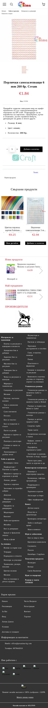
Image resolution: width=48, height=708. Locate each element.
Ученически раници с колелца (36, 414)
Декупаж (7, 495)
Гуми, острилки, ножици (33, 354)
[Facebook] (5, 653)
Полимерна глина (11, 463)
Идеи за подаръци (33, 575)
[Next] (39, 270)
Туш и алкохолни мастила (10, 406)
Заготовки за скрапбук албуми (12, 489)
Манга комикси (34, 529)
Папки (30, 359)
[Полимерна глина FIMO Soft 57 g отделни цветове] (11, 295)
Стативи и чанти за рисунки (11, 446)
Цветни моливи (10, 571)
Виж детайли (12, 243)
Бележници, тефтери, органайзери (36, 479)
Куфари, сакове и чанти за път (34, 442)
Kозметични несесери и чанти (36, 435)
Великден (32, 563)
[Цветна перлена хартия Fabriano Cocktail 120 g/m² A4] (12, 220)
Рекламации (7, 606)
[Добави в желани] (43, 142)
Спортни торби (34, 426)
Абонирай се (12, 279)
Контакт (27, 611)
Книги (28, 504)
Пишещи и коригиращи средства (35, 473)
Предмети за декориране (8, 507)
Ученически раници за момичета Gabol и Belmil (36, 392)
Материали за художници (7, 338)
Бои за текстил (10, 420)
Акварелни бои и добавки (10, 351)
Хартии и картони (11, 484)
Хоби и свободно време (34, 524)
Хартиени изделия (35, 491)
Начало (4, 11)
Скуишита (32, 546)
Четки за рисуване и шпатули (11, 378)
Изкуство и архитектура (31, 513)
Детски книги (33, 508)
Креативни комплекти (37, 542)
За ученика (6, 544)
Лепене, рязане (10, 480)
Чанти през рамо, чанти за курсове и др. (35, 462)
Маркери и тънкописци (7, 385)
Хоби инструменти (11, 521)
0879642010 (18, 648)
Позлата (7, 416)
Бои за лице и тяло (36, 538)
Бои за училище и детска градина (10, 580)
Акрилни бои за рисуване (9, 358)
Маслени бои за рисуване (9, 365)
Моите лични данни (25, 697)
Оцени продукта (10, 178)
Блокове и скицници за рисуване (35, 371)
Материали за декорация (28, 11)
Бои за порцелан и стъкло (10, 425)
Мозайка (7, 525)
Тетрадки (7, 552)
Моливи (7, 394)
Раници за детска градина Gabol (34, 420)
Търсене (27, 617)
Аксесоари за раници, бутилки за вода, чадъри (36, 455)
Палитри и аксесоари (12, 441)
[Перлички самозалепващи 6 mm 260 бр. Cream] (24, 62)
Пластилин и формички (32, 364)
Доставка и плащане (10, 632)
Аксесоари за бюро (36, 496)
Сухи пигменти (10, 412)
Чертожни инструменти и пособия (36, 347)
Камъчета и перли (7, 13)
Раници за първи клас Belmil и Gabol (36, 407)
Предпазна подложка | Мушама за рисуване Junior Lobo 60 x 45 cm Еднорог (28, 265)
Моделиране (9, 512)
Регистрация (29, 606)
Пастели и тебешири (36, 342)
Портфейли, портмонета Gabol (33, 448)
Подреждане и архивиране (33, 486)
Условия (5, 627)
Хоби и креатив (14, 11)
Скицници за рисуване (13, 390)
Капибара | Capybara (36, 554)
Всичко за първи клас (13, 548)
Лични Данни (8, 622)
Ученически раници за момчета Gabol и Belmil (36, 400)
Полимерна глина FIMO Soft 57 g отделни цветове (29, 291)
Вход (4, 617)
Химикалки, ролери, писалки (11, 565)
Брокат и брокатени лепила (11, 534)
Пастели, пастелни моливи (10, 399)
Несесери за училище (13, 560)
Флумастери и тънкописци (32, 336)
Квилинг (7, 516)
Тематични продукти (34, 559)
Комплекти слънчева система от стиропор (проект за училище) (35, 379)
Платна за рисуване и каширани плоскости (12, 345)
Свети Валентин (34, 571)
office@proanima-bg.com (21, 643)
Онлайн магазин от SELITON (24, 705)
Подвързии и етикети (13, 556)
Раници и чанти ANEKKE (32, 581)
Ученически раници (34, 386)
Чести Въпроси (30, 601)
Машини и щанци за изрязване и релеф (11, 475)
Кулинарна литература (37, 519)
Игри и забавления (33, 534)
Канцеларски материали (36, 468)
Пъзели (31, 550)
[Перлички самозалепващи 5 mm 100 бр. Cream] (36, 225)
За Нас (4, 611)
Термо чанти (33, 430)
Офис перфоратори (36, 500)
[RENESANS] (24, 319)
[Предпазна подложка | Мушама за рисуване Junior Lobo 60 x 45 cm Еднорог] (11, 268)
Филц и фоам (9, 539)
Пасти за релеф (10, 430)
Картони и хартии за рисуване (11, 436)
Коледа (30, 567)
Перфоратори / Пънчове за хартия (10, 468)
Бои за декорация (11, 529)
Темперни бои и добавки (9, 371)
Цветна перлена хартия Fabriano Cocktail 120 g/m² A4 (12, 229)
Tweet (35, 172)
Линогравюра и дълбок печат (9, 453)
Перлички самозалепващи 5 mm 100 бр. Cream (36, 229)
